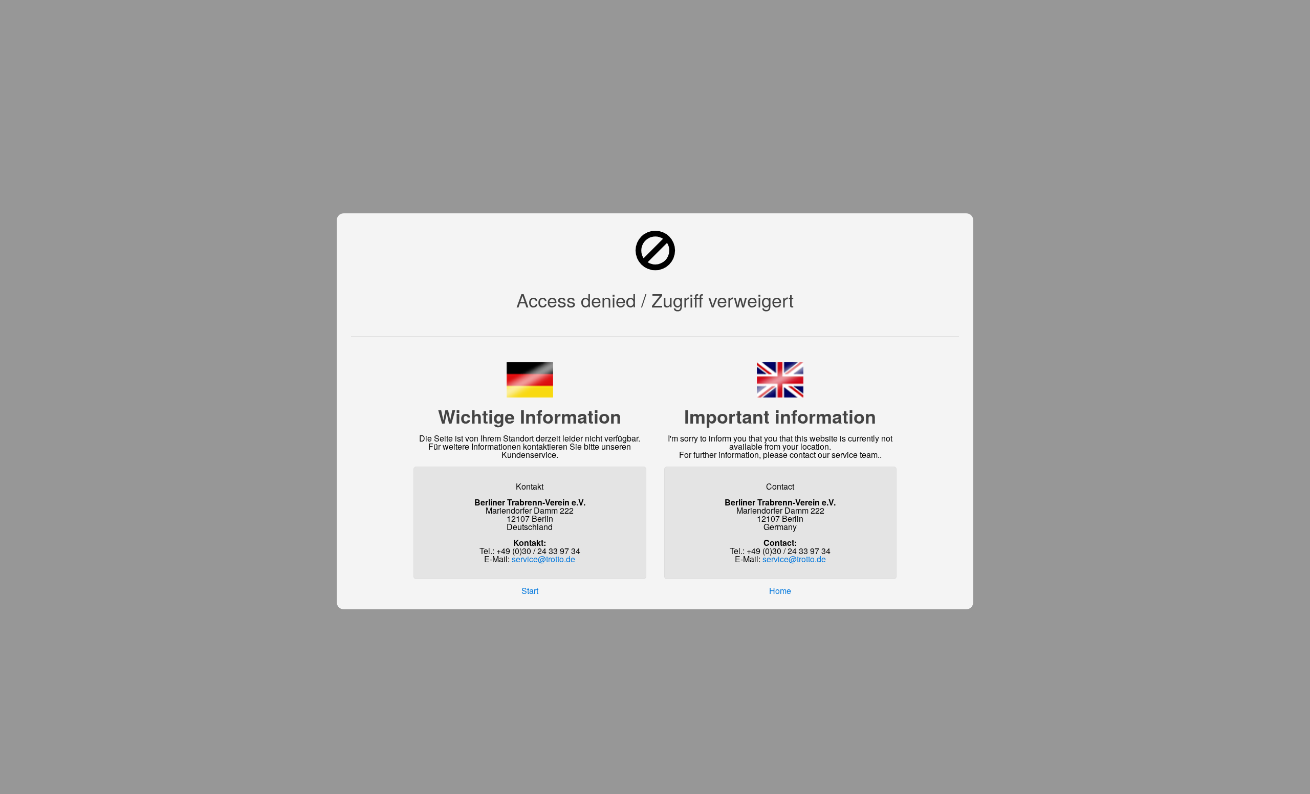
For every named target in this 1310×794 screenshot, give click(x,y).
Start (529, 591)
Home (780, 591)
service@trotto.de (543, 559)
